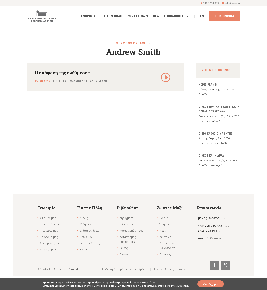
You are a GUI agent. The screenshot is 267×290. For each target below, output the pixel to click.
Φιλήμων (85, 224)
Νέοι (162, 230)
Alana (83, 249)
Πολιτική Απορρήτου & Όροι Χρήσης (125, 269)
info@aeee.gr (213, 238)
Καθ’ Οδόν (86, 237)
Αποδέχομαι (210, 284)
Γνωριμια (88, 16)
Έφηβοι (164, 224)
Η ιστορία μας (49, 230)
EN (202, 16)
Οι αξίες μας (48, 218)
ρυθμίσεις (182, 285)
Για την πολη (111, 16)
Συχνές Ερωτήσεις (51, 249)
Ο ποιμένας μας (50, 243)
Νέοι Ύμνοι (127, 224)
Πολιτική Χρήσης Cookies (169, 269)
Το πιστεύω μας (50, 224)
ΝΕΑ (156, 16)
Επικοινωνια (224, 16)
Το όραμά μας (49, 237)
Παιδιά (163, 218)
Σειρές (124, 248)
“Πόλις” (84, 218)
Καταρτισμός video (131, 230)
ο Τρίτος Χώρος (90, 243)
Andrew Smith (100, 81)
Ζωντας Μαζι (137, 16)
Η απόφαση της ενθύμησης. (63, 72)
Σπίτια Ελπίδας (89, 230)
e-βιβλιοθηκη (174, 16)
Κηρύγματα (127, 218)
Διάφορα (125, 254)
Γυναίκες (165, 254)
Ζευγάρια (165, 237)
